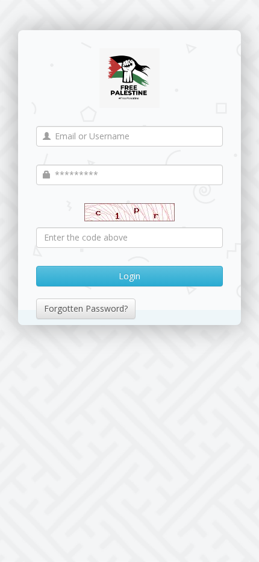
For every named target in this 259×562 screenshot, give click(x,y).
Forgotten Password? (86, 308)
